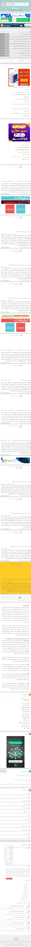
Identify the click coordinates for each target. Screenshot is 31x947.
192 (23, 600)
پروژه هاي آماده (26, 726)
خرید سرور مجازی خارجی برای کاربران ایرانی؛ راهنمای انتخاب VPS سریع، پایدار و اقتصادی (15, 784)
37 (8, 599)
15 (28, 597)
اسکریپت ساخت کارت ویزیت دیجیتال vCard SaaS (22, 779)
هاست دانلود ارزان (26, 829)
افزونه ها (27, 711)
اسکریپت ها (21, 60)
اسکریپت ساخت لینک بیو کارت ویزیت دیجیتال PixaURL (20, 546)
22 (13, 597)
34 (15, 599)
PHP (27, 701)
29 (26, 599)
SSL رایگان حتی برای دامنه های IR (22, 99)
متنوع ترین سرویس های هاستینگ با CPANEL (20, 89)
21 (15, 597)
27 (2, 597)
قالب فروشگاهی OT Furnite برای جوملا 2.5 (17, 911)
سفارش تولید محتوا (26, 808)
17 (24, 597)
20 (17, 597)
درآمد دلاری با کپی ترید (25, 800)
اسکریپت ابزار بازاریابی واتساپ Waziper (23, 231)
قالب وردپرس (27, 819)
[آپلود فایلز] (15, 17)
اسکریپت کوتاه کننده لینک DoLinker (24, 181)
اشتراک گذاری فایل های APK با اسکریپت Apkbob (21, 481)
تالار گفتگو (25, 889)
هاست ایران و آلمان (25, 145)
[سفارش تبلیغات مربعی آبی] (20, 213)
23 (11, 597)
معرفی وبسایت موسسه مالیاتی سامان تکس (22, 41)
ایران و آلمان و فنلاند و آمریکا (23, 152)
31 (22, 599)
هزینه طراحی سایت (26, 804)
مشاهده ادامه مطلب (4, 193)
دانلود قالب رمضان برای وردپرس (19, 917)
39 (4, 599)
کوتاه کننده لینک (11, 181)
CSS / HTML (26, 700)
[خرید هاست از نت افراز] (15, 203)
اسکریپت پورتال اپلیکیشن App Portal (24, 410)
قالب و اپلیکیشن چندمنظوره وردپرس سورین (17, 923)
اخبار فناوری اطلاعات (25, 707)
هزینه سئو (28, 793)
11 (10, 596)
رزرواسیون (9, 380)
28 (28, 599)
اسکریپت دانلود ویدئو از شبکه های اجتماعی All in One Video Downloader (17, 579)
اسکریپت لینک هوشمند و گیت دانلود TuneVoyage (21, 440)
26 (4, 597)
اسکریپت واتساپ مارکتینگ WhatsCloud (23, 775)
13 (5, 596)
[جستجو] (5, 4)
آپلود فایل (28, 837)
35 (13, 599)
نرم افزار (27, 724)
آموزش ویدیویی (26, 703)
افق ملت (28, 797)
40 (2, 599)
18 (22, 597)
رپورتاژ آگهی (27, 715)
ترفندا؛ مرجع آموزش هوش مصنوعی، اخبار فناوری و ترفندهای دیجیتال (17, 39)
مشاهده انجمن (3, 32)
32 (19, 599)
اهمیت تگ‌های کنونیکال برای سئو (24, 53)
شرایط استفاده (24, 896)
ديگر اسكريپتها (5, 234)
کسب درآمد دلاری (27, 811)
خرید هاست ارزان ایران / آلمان (24, 67)
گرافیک (28, 728)
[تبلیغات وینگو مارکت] (15, 767)
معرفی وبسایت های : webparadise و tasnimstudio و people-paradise (16, 43)
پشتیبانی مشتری (11, 350)
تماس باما (25, 885)
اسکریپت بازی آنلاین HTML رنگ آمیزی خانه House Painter (19, 298)
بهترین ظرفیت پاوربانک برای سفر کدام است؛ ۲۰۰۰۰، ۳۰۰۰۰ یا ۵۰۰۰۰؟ (17, 36)
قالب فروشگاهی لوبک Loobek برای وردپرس (17, 906)
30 (24, 599)
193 (20, 600)
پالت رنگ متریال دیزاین (23, 898)
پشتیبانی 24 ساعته (25, 154)
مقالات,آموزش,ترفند (25, 722)
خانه (28, 60)
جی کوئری (27, 713)
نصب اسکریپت (25, 894)
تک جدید (28, 822)
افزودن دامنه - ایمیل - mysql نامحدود (22, 92)
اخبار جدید (28, 815)
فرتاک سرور (28, 122)
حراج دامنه (28, 833)
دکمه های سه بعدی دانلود (20, 928)
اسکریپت (27, 627)
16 (26, 597)
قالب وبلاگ (27, 720)
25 (6, 597)
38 (6, 599)
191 (26, 600)
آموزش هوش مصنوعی (26, 826)
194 (18, 600)
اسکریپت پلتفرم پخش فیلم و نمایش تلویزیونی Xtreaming (20, 265)
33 (17, 599)
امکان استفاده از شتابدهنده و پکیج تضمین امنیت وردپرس (20, 110)
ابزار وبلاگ (25, 887)
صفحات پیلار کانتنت (26, 50)
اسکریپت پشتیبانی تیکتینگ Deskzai (24, 350)
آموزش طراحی (26, 699)
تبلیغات (26, 882)
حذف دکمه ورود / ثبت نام (25, 55)
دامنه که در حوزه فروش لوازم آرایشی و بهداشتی (21, 48)
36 (11, 599)
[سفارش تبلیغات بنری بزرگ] (15, 199)
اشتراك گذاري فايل (11, 410)
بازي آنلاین (10, 300)
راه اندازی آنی (26, 101)
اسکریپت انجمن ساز (26, 34)
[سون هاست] (15, 21)
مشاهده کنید (8, 878)
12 (8, 596)
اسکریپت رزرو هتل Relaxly (26, 380)
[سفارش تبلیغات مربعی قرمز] (9, 213)
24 (8, 597)
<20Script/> (15, 8)
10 (12, 596)
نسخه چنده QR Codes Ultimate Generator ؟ (21, 46)
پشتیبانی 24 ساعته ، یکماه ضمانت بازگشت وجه (20, 105)
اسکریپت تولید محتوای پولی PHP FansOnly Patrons (21, 513)
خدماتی (15, 234)
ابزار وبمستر (27, 705)
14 (3, 596)
